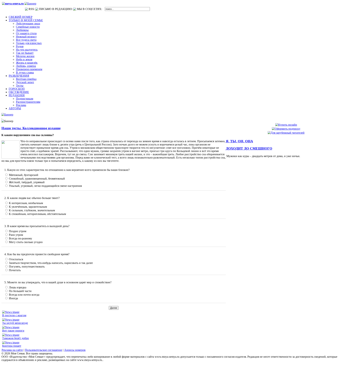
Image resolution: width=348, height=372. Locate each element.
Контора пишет (11, 345)
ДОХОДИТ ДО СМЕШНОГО (249, 148)
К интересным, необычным (26, 203)
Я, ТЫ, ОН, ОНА (239, 141)
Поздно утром (17, 231)
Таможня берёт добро (15, 338)
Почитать (15, 270)
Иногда (13, 298)
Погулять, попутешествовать (27, 266)
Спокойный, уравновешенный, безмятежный (37, 178)
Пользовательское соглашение (43, 350)
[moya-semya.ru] (13, 3)
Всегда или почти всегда (24, 294)
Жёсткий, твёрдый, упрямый (27, 182)
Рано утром (16, 234)
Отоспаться (16, 259)
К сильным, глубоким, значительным (32, 210)
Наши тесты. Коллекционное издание (31, 128)
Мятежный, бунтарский (23, 174)
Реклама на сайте (12, 350)
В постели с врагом (14, 315)
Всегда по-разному (20, 238)
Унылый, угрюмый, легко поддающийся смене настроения (45, 185)
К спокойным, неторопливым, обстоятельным (37, 213)
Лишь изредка (17, 287)
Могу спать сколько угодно (26, 242)
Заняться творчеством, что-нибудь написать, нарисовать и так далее (51, 262)
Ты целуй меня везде (15, 322)
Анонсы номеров (75, 350)
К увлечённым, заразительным (28, 206)
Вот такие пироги (13, 330)
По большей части (20, 291)
